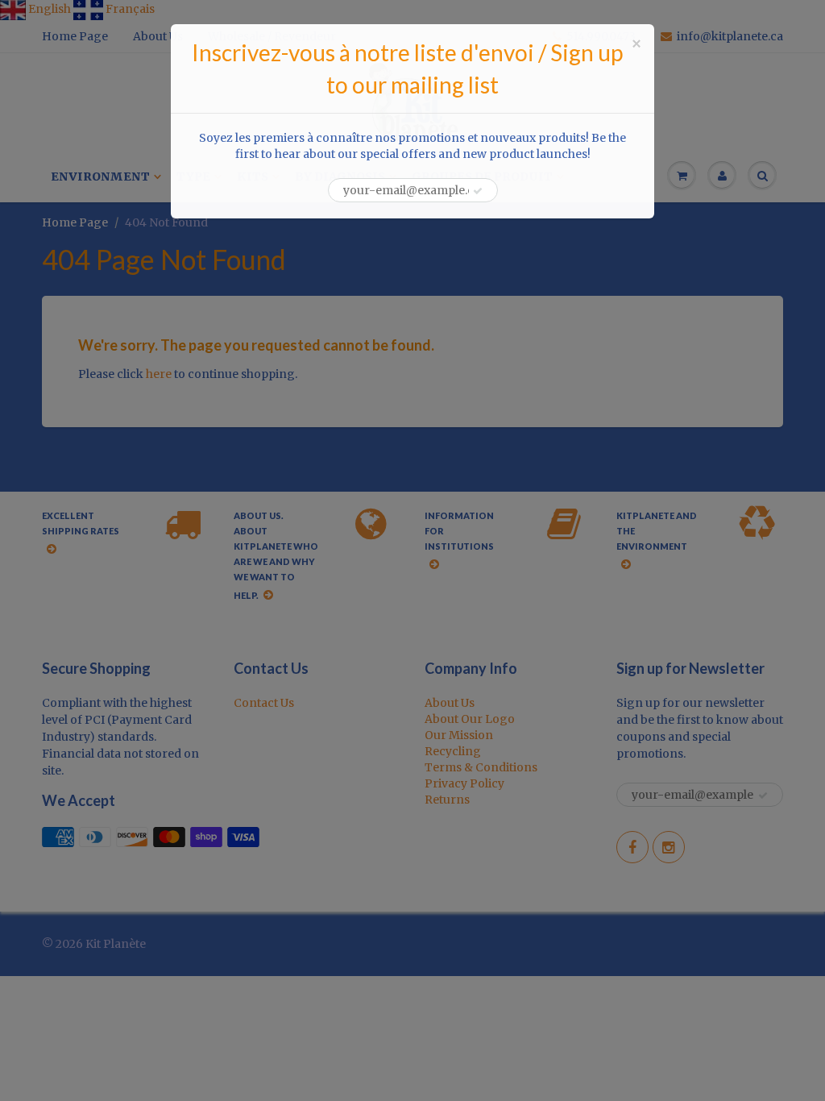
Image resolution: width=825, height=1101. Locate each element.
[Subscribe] (477, 191)
